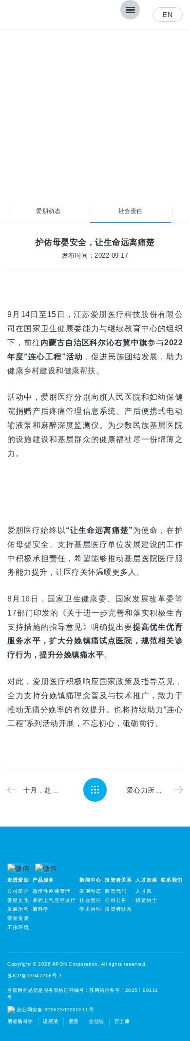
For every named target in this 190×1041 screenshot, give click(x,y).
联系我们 (172, 879)
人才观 (143, 891)
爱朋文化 (18, 900)
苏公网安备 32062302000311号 (54, 1009)
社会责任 (130, 211)
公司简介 (18, 891)
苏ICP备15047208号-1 (34, 975)
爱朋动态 (48, 211)
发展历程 (18, 909)
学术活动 (90, 909)
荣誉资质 (18, 918)
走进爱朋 (18, 879)
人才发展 (146, 879)
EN (167, 14)
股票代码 (116, 891)
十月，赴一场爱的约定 (43, 790)
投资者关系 (118, 879)
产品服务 (44, 879)
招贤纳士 (146, 900)
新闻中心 (90, 879)
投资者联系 (118, 909)
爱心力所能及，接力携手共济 (155, 790)
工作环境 (18, 927)
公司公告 (116, 900)
